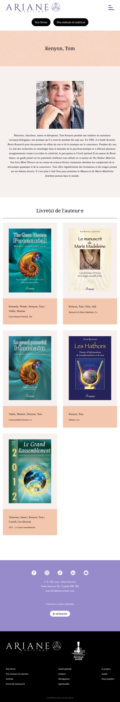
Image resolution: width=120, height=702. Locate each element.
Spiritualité (63, 683)
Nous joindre (108, 678)
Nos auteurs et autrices (71, 22)
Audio (104, 673)
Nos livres (41, 22)
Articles (9, 678)
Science (62, 673)
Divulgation (64, 678)
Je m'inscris (60, 613)
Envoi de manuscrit (15, 683)
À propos (106, 668)
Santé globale (64, 668)
